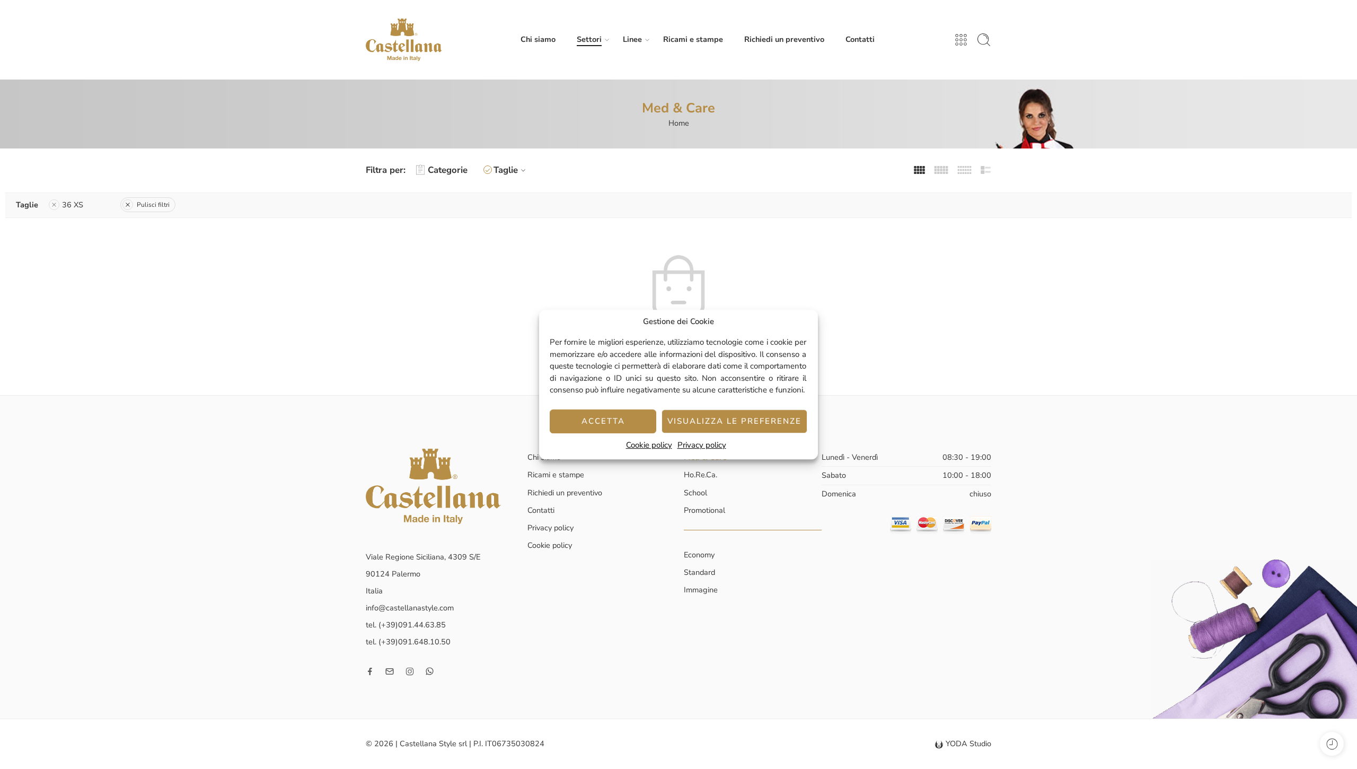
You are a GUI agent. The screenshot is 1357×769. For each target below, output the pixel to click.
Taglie (506, 170)
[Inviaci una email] (389, 671)
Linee (632, 39)
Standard (699, 572)
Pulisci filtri (153, 204)
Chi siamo (538, 39)
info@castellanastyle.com (410, 607)
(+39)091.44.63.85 (412, 624)
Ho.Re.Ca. (700, 474)
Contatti (860, 39)
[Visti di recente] (1332, 744)
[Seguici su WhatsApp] (429, 671)
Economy (699, 554)
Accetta (603, 421)
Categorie (448, 170)
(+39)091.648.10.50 (414, 641)
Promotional (704, 510)
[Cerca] (983, 39)
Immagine (701, 589)
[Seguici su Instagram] (410, 671)
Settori (589, 39)
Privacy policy (701, 445)
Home (678, 123)
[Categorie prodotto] (961, 39)
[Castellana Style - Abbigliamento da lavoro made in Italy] (404, 40)
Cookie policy (649, 445)
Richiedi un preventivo (784, 39)
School (695, 492)
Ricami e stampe (693, 39)
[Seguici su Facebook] (370, 671)
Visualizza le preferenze (734, 421)
